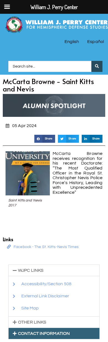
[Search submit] (96, 66)
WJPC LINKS (30, 270)
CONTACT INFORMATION (44, 333)
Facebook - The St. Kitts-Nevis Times (46, 247)
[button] (44, 139)
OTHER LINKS (32, 322)
